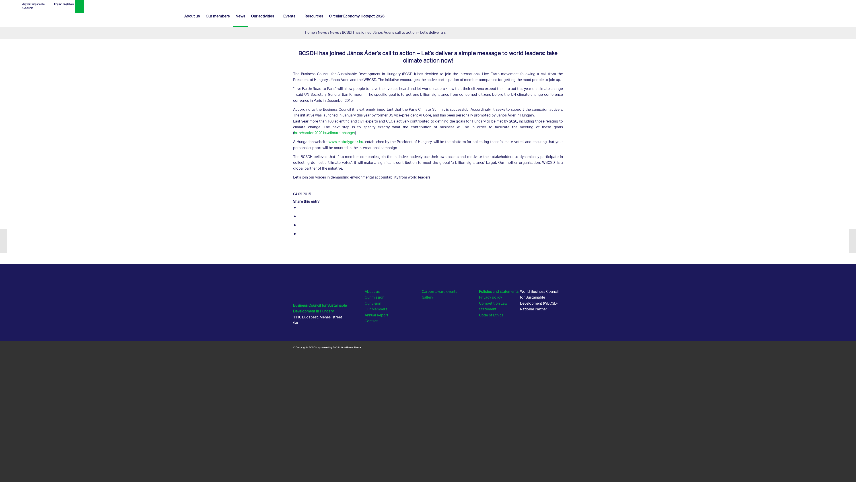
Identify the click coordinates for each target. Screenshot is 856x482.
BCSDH (313, 347)
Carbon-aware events (439, 292)
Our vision (373, 304)
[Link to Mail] (835, 3)
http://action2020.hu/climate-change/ (324, 133)
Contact (371, 321)
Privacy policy (490, 298)
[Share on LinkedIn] (300, 226)
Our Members (376, 310)
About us (372, 292)
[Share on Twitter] (300, 217)
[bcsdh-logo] (50, 17)
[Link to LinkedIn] (828, 3)
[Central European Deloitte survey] (3, 241)
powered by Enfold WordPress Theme (340, 347)
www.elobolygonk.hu (346, 142)
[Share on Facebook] (300, 208)
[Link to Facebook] (822, 3)
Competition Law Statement (493, 307)
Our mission (374, 298)
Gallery (427, 298)
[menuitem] (192, 17)
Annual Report (376, 316)
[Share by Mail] (300, 234)
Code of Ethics (491, 316)
